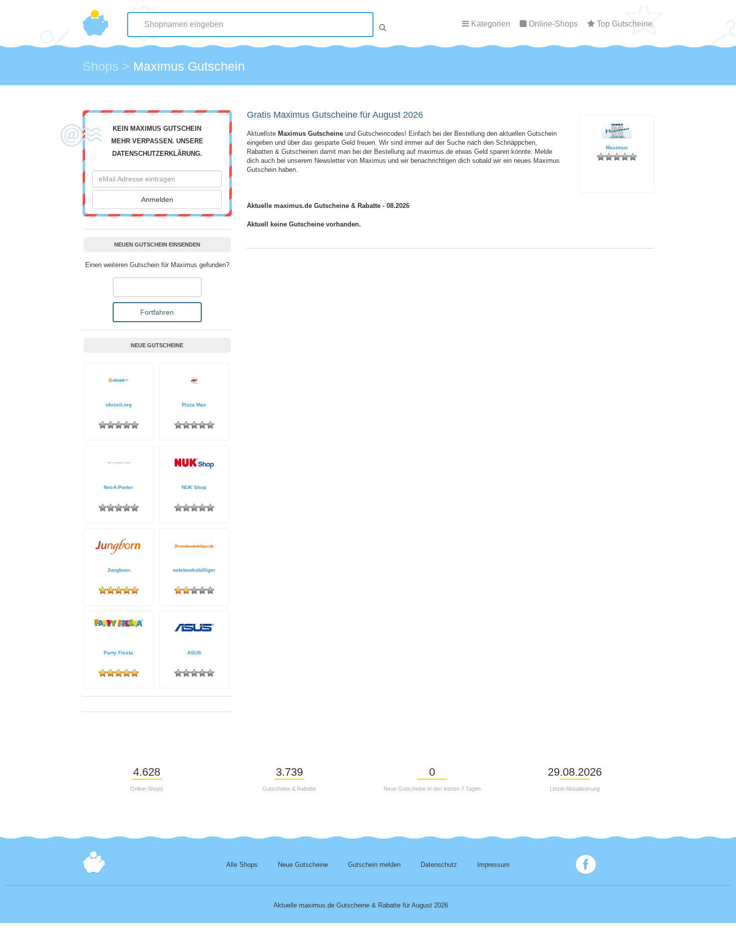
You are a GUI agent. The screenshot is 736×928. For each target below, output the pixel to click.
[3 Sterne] (617, 157)
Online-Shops (553, 24)
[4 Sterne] (625, 157)
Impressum (493, 864)
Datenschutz (439, 864)
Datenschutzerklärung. (157, 153)
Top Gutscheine (624, 24)
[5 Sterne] (633, 157)
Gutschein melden (374, 864)
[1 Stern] (601, 157)
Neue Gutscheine (303, 864)
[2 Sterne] (609, 157)
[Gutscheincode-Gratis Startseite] (95, 17)
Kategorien (490, 24)
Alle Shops (242, 864)
